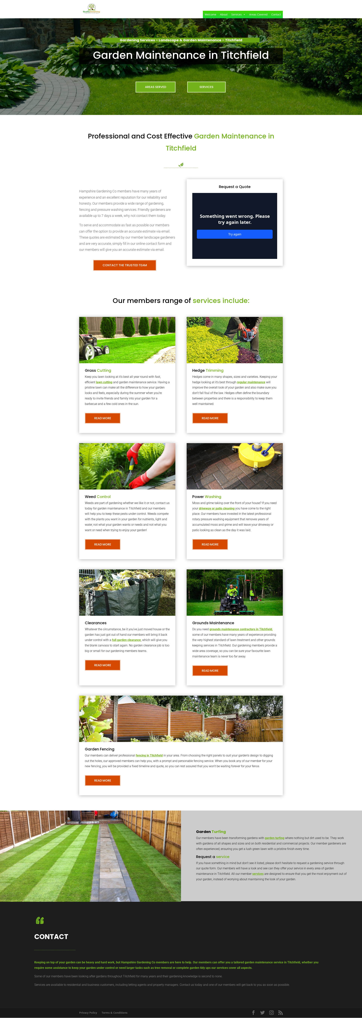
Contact (276, 14)
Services (236, 14)
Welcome (210, 14)
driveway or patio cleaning (217, 508)
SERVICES (206, 87)
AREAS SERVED (155, 87)
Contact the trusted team (125, 265)
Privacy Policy (88, 1012)
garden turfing (274, 838)
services (258, 874)
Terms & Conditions (114, 1012)
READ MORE (102, 418)
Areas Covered (258, 14)
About (224, 14)
